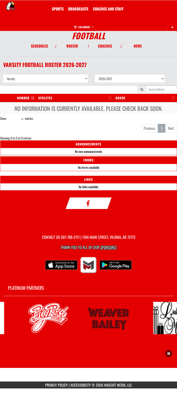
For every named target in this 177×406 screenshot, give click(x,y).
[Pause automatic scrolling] (168, 353)
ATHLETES (45, 97)
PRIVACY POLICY (56, 385)
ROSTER (72, 46)
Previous (149, 128)
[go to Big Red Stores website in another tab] (48, 318)
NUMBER (23, 97)
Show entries (16, 118)
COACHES (105, 46)
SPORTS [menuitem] (58, 9)
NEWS (138, 46)
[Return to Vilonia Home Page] (10, 6)
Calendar (84, 27)
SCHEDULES (39, 46)
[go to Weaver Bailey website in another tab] (108, 318)
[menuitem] (78, 8)
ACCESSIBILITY (81, 385)
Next (171, 128)
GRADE (120, 97)
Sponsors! (108, 247)
